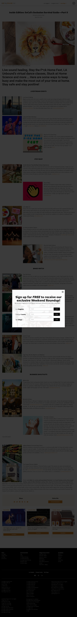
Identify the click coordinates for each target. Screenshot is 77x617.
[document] (38, 308)
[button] (62, 291)
